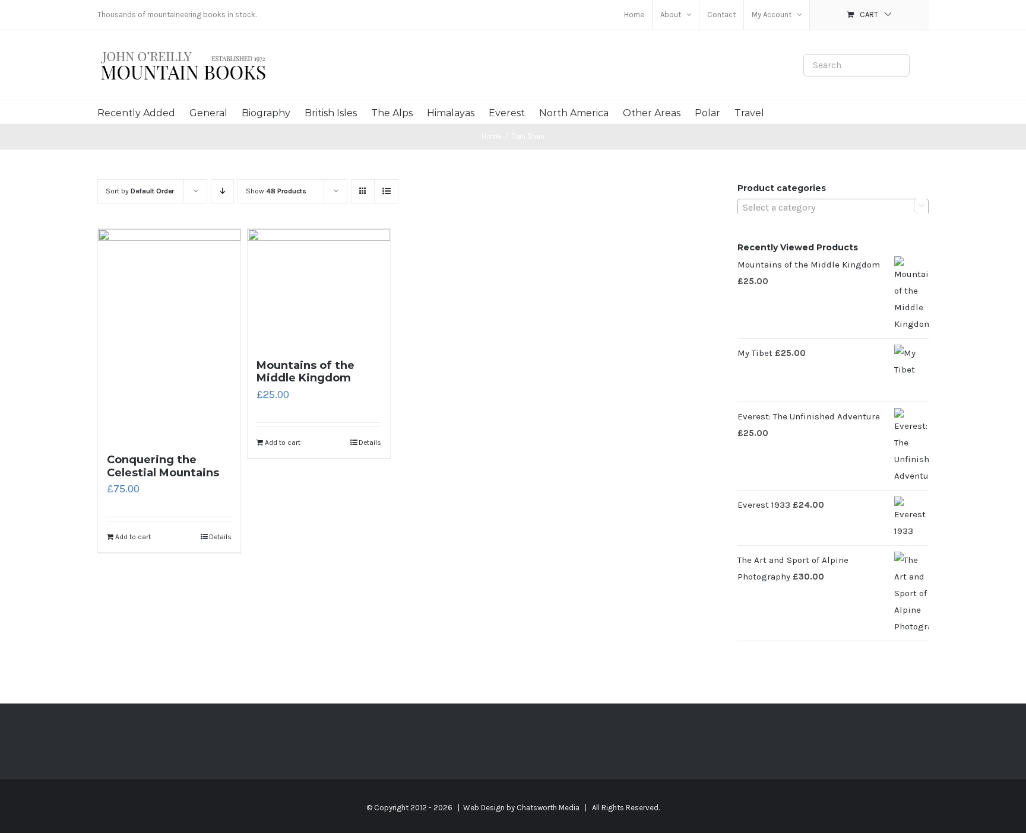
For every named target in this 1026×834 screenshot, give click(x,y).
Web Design (484, 807)
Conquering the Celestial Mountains (163, 466)
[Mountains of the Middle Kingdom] (319, 288)
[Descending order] (222, 191)
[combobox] (833, 207)
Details (220, 537)
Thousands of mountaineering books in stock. (176, 14)
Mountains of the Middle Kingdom (305, 372)
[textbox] (833, 207)
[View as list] (386, 191)
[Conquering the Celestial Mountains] (169, 335)
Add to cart (133, 537)
